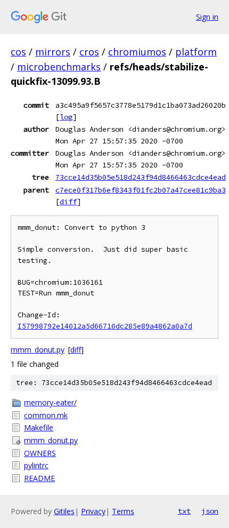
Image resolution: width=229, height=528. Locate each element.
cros (89, 51)
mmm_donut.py (37, 350)
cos (18, 51)
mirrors (52, 51)
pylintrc (36, 465)
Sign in (207, 17)
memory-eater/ (50, 402)
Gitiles (64, 511)
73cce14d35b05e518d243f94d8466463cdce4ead (140, 177)
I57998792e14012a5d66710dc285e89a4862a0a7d (105, 326)
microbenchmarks (59, 66)
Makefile (38, 427)
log (66, 117)
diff (68, 201)
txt (184, 511)
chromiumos (137, 51)
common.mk (46, 415)
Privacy (93, 511)
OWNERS (40, 453)
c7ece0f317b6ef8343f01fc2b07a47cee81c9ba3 (140, 190)
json (209, 511)
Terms (123, 511)
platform (196, 51)
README (39, 478)
